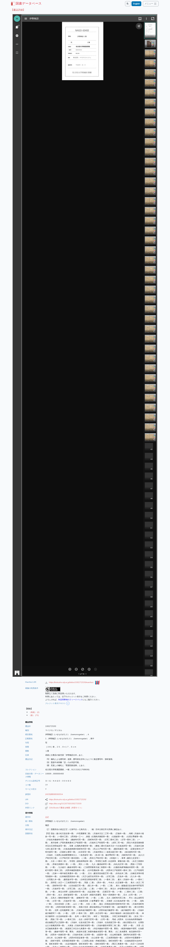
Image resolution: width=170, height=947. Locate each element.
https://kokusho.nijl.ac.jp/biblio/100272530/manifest (71, 682)
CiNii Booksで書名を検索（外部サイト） (66, 807)
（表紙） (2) (34, 712)
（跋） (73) (34, 715)
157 (47, 817)
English (136, 3)
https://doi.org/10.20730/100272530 (65, 803)
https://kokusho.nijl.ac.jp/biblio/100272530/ (67, 799)
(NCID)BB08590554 (54, 794)
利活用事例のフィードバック (70, 699)
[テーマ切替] (127, 3)
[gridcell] (26, 3)
